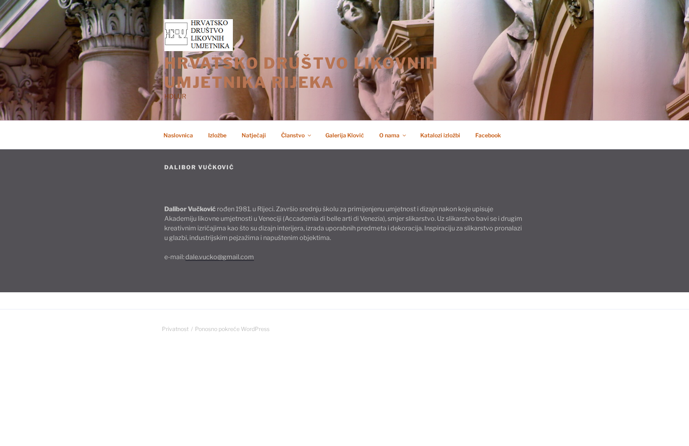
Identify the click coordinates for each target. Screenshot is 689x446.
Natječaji (254, 135)
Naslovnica (178, 135)
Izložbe (217, 135)
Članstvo (293, 135)
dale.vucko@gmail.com (219, 257)
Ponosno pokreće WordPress (232, 328)
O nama (389, 135)
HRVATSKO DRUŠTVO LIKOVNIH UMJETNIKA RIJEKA (301, 72)
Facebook (488, 135)
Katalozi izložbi (440, 135)
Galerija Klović (344, 135)
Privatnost (175, 328)
